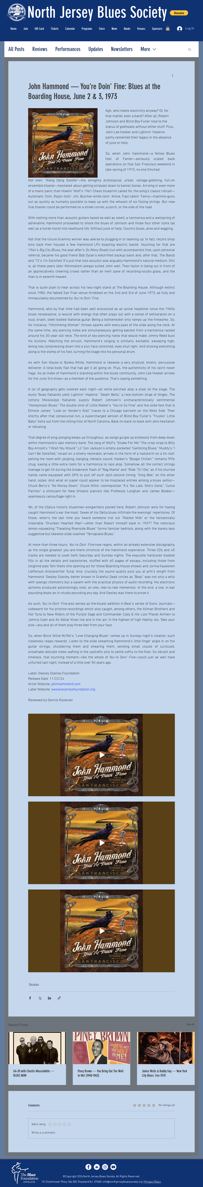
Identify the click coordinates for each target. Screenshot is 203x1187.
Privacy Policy (152, 1182)
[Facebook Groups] (97, 1167)
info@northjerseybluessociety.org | (123, 1182)
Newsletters (122, 49)
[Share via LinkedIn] (49, 998)
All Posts (16, 49)
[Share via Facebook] (30, 998)
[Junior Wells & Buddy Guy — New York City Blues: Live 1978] (165, 1048)
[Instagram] (105, 1167)
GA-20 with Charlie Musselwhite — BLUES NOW (33, 1073)
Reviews (39, 49)
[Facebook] (88, 1167)
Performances (67, 49)
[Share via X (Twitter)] (40, 998)
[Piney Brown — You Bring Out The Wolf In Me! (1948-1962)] (101, 1048)
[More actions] (172, 75)
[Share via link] (59, 998)
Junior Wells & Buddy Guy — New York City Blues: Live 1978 (164, 1073)
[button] (168, 28)
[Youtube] (113, 1167)
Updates (95, 49)
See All (191, 1024)
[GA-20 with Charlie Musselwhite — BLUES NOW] (37, 1048)
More (145, 49)
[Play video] (101, 755)
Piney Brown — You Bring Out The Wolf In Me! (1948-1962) (100, 1073)
